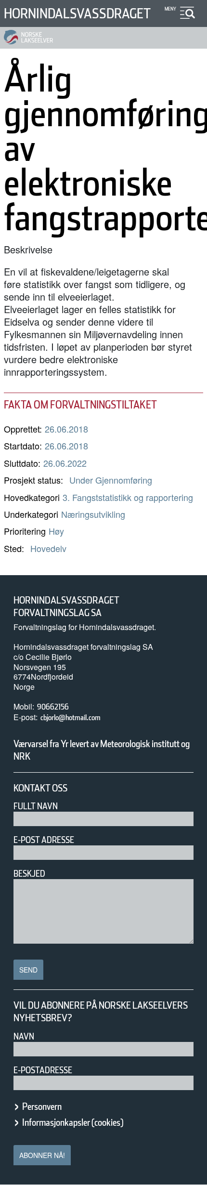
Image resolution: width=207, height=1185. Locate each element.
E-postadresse (42, 1070)
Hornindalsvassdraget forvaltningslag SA (66, 606)
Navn (23, 1036)
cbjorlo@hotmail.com (70, 717)
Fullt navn (35, 806)
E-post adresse (43, 840)
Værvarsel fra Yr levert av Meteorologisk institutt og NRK (101, 750)
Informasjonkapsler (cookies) (72, 1122)
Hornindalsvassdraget (77, 13)
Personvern (42, 1106)
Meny (170, 9)
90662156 (53, 706)
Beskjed (29, 874)
